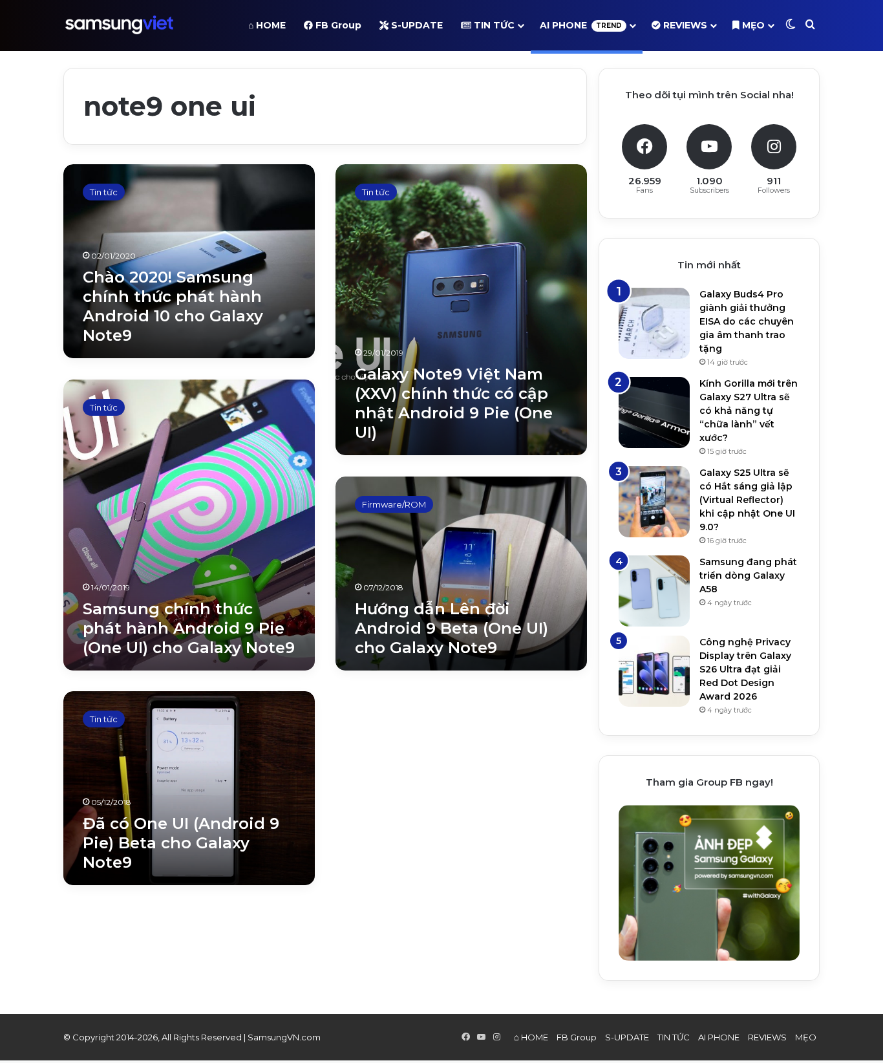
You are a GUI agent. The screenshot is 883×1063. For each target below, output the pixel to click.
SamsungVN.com (284, 1037)
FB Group (337, 25)
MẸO (752, 25)
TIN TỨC (493, 25)
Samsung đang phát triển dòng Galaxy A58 (748, 575)
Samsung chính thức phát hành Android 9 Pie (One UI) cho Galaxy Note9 (189, 628)
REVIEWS (684, 25)
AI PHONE (581, 25)
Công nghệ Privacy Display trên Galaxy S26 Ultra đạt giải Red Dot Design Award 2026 (745, 669)
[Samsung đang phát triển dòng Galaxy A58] (654, 591)
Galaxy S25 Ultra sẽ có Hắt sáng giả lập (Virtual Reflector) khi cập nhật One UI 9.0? (747, 500)
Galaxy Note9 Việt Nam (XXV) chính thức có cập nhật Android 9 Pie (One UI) (454, 403)
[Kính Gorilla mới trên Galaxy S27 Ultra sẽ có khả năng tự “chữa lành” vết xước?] (654, 412)
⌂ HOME (267, 25)
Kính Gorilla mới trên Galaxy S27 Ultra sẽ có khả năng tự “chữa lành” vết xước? (748, 411)
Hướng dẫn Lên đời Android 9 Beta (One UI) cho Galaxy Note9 (451, 628)
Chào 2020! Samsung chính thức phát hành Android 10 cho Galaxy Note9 (173, 306)
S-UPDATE (415, 25)
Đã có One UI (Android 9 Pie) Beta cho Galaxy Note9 (181, 843)
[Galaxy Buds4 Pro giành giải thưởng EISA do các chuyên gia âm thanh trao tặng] (654, 323)
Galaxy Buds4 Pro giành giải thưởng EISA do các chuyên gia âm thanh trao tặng (746, 321)
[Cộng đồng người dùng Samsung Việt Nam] (119, 25)
